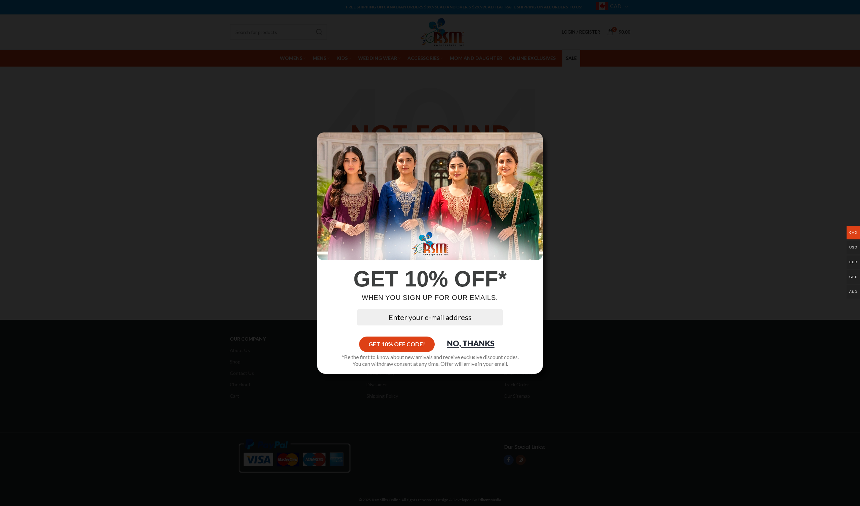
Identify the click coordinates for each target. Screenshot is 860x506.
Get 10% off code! (397, 344)
